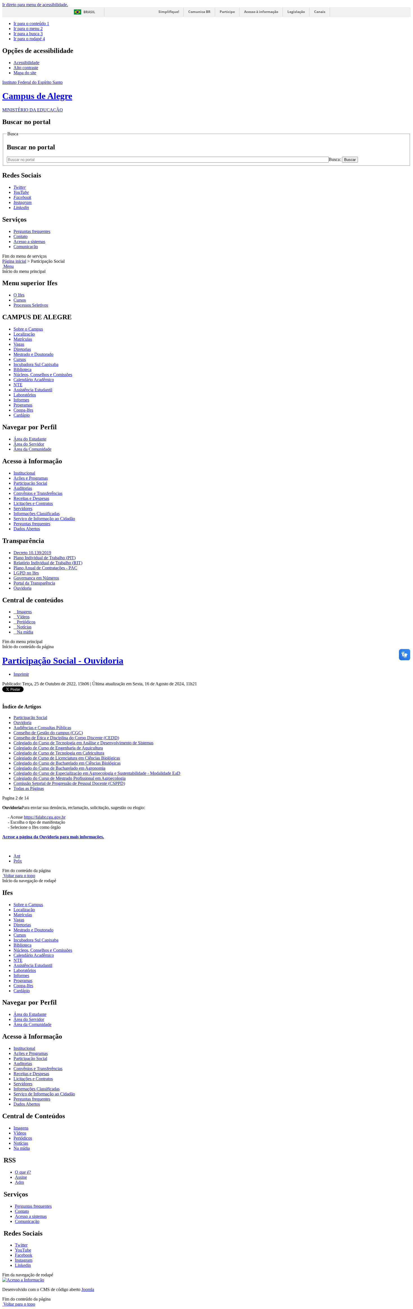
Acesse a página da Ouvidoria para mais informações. (53, 836)
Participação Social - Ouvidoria (62, 660)
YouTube (23, 1250)
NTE (17, 384)
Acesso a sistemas (29, 241)
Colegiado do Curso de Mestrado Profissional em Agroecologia (69, 778)
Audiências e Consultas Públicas (42, 727)
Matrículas (22, 339)
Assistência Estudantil (32, 389)
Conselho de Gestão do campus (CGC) (48, 732)
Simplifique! (168, 11)
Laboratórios (24, 394)
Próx (17, 861)
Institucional (24, 473)
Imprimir (21, 674)
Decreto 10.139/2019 (32, 552)
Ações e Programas (30, 478)
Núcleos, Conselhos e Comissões (42, 374)
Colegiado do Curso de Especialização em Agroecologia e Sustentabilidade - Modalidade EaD (96, 773)
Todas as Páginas (28, 788)
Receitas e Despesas (31, 498)
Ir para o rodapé (29, 38)
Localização (24, 334)
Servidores (22, 508)
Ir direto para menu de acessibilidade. (35, 4)
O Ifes (18, 295)
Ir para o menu (28, 28)
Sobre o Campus (28, 329)
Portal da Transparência (34, 583)
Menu (8, 266)
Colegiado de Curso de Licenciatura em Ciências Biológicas (66, 758)
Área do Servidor (28, 444)
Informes (21, 400)
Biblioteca (22, 369)
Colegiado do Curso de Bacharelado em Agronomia (59, 768)
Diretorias (22, 349)
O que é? (23, 1172)
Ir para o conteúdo (31, 23)
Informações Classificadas (36, 513)
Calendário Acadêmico (33, 379)
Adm (19, 1182)
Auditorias (22, 488)
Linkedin (23, 1265)
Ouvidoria (22, 588)
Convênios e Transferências (37, 493)
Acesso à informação (261, 11)
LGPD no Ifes (26, 573)
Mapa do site (24, 72)
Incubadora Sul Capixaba (35, 364)
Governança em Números (36, 578)
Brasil (89, 12)
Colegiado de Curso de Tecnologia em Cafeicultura (58, 753)
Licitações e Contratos (33, 503)
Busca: (335, 159)
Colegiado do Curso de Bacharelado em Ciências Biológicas (67, 763)
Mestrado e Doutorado (33, 354)
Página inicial (14, 261)
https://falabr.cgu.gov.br (44, 817)
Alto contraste (25, 67)
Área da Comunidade (32, 449)
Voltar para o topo (18, 875)
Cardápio (21, 415)
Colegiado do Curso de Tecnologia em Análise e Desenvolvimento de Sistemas (83, 742)
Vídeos (23, 616)
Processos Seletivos (30, 305)
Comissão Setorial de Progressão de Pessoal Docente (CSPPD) (69, 783)
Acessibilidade (26, 62)
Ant (16, 856)
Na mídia (24, 632)
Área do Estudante (29, 439)
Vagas (18, 344)
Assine (21, 1177)
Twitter (21, 1245)
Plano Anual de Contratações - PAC (45, 567)
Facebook (23, 1255)
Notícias (23, 627)
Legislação (296, 11)
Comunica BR (199, 11)
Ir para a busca (28, 33)
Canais (319, 11)
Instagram (23, 1260)
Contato (20, 236)
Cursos (19, 300)
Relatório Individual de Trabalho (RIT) (47, 562)
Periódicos (25, 621)
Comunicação (25, 246)
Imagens (24, 611)
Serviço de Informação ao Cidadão (44, 518)
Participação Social (30, 483)
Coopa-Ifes (23, 410)
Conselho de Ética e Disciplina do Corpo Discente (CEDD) (66, 737)
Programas (22, 405)
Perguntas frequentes (31, 231)
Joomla (87, 1289)
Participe (227, 11)
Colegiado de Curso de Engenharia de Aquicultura (58, 748)
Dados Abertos (26, 528)
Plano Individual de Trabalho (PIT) (44, 557)
